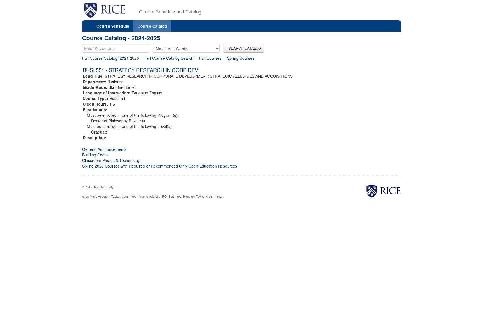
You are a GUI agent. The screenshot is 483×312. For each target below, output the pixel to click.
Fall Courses (210, 58)
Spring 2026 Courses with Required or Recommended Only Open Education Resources (159, 166)
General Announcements (104, 149)
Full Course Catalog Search (169, 58)
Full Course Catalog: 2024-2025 (110, 58)
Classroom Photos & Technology (111, 160)
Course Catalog (152, 26)
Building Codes (95, 155)
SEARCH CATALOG (243, 48)
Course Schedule (112, 26)
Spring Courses (240, 58)
